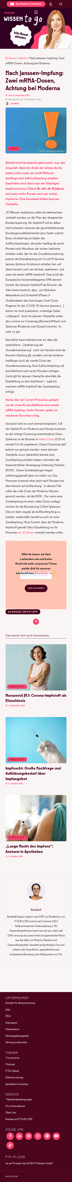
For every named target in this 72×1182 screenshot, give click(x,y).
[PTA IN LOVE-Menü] (36, 12)
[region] (36, 28)
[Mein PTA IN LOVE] (50, 4)
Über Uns (11, 1112)
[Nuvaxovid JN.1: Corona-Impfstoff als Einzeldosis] (36, 689)
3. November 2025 (16, 705)
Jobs (8, 1009)
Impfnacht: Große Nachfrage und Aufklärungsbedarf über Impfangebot (33, 774)
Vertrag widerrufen (16, 1042)
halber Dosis (46, 439)
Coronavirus (12, 1058)
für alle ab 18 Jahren (50, 188)
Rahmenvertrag (14, 1077)
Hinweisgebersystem (17, 1036)
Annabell (15, 103)
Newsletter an (43, 573)
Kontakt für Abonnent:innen (20, 1003)
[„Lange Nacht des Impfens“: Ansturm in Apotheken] (36, 840)
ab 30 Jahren (26, 532)
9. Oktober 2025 (15, 783)
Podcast (10, 1064)
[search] (60, 4)
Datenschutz (13, 1029)
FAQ (8, 1016)
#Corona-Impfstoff (23, 612)
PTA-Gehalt (12, 1071)
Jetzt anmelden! (36, 588)
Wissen (23, 58)
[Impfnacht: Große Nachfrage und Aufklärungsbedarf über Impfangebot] (36, 762)
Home (12, 58)
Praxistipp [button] (17, 687)
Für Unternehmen (15, 1106)
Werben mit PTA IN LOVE (19, 1119)
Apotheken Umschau (28, 4)
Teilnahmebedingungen (19, 1099)
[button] (36, 28)
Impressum (11, 1022)
